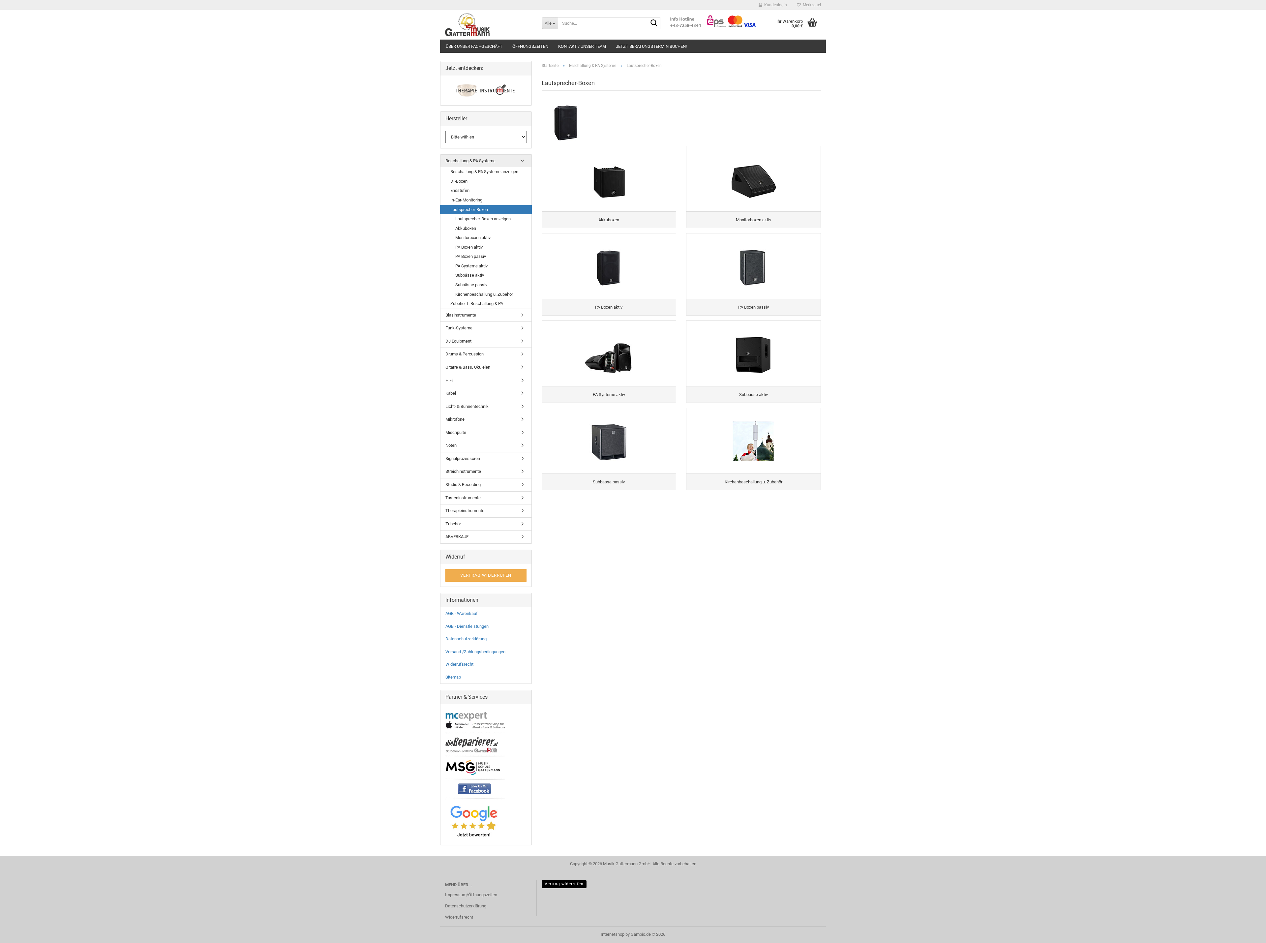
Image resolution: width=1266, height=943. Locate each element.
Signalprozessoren (462, 458)
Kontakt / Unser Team (582, 46)
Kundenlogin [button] (774, 5)
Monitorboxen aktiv (473, 237)
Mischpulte (455, 432)
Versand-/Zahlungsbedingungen (475, 651)
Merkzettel (811, 5)
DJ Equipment (458, 341)
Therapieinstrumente (464, 510)
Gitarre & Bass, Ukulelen (467, 367)
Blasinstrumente (460, 315)
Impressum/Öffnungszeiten (471, 894)
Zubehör (453, 523)
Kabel (450, 393)
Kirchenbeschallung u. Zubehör (484, 294)
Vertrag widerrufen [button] (485, 575)
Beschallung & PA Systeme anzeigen (484, 171)
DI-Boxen (458, 181)
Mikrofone (455, 419)
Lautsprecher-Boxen (469, 209)
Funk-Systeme (458, 327)
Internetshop (612, 934)
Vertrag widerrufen (564, 884)
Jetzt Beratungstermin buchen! (651, 46)
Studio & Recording (463, 484)
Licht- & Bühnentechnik (467, 406)
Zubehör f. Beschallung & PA (476, 303)
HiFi (449, 380)
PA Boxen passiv (470, 256)
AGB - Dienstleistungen (467, 626)
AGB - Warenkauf (461, 613)
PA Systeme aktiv (471, 265)
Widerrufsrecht (459, 664)
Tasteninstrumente (463, 497)
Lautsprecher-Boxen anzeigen (483, 218)
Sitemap (453, 677)
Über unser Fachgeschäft (474, 46)
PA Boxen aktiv (469, 247)
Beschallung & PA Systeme (470, 160)
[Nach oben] (1248, 933)
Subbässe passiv (471, 284)
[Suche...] (654, 23)
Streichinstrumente (463, 471)
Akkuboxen (465, 228)
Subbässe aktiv (469, 275)
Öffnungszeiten (530, 46)
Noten (451, 445)
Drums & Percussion (464, 353)
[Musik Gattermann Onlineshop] (488, 25)
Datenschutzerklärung (466, 638)
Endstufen (459, 190)
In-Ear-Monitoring (466, 200)
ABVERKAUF (456, 536)
